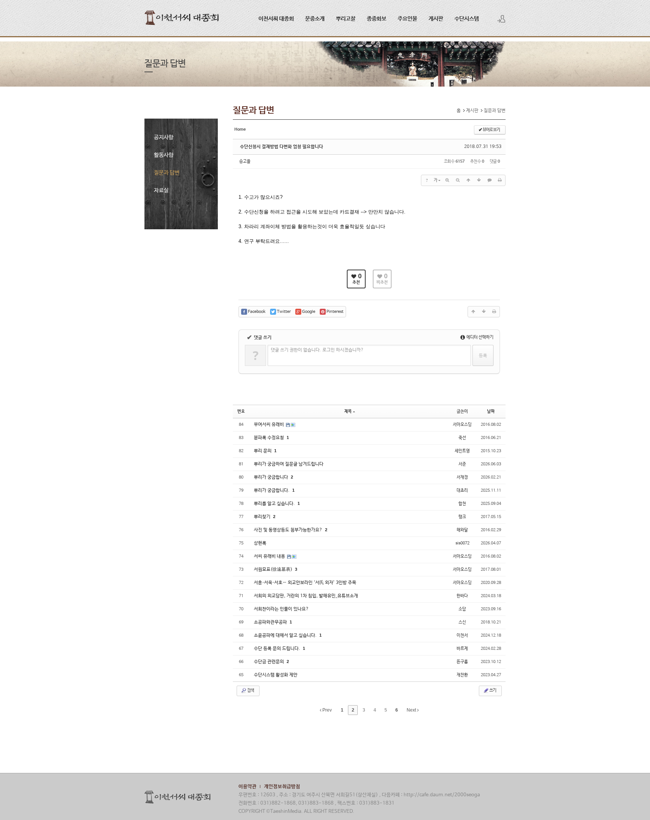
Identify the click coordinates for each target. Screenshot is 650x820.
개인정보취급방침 (282, 787)
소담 (462, 609)
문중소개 (315, 18)
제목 (348, 411)
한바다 (462, 596)
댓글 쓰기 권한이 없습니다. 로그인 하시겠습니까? (317, 350)
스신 (462, 622)
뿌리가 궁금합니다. (272, 490)
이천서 (462, 635)
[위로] (468, 180)
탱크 (462, 517)
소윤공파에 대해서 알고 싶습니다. (286, 635)
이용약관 (247, 787)
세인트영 (462, 451)
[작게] (458, 180)
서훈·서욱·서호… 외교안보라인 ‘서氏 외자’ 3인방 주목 (305, 582)
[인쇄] (500, 180)
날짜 (491, 411)
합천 (462, 503)
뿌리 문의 (263, 451)
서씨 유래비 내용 (270, 556)
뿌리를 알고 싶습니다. (275, 503)
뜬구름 (462, 662)
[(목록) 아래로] (479, 180)
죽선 (462, 438)
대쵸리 (462, 490)
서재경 (462, 477)
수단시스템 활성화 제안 (276, 675)
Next (412, 710)
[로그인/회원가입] (501, 19)
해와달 (462, 530)
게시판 (435, 18)
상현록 (260, 543)
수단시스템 (466, 18)
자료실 (161, 190)
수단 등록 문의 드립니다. (277, 648)
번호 (241, 411)
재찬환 (462, 675)
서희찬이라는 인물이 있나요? (281, 609)
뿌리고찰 (345, 18)
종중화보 (376, 18)
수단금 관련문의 (269, 662)
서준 (462, 464)
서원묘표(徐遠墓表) (273, 569)
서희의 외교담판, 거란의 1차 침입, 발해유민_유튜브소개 (306, 596)
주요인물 (407, 18)
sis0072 (462, 543)
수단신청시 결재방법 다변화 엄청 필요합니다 (281, 146)
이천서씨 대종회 (276, 18)
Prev (326, 710)
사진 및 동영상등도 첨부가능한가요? (288, 530)
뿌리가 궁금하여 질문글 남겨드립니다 (288, 464)
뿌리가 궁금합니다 (271, 477)
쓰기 (492, 690)
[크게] (447, 180)
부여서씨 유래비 (269, 424)
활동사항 (163, 155)
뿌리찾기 (263, 517)
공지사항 (163, 137)
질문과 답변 (166, 172)
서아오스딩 (462, 424)
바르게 (462, 648)
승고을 (245, 161)
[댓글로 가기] (489, 180)
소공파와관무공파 (271, 622)
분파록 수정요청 (269, 437)
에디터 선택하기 (480, 337)
